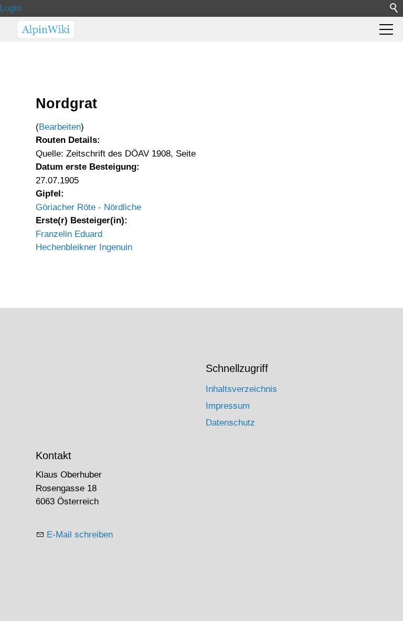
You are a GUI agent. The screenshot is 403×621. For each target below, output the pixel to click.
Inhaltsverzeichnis (241, 389)
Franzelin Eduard (69, 234)
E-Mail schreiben (80, 535)
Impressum (228, 406)
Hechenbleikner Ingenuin (84, 247)
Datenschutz (230, 423)
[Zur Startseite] (46, 29)
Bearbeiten (60, 127)
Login (10, 8)
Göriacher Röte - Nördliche (88, 207)
